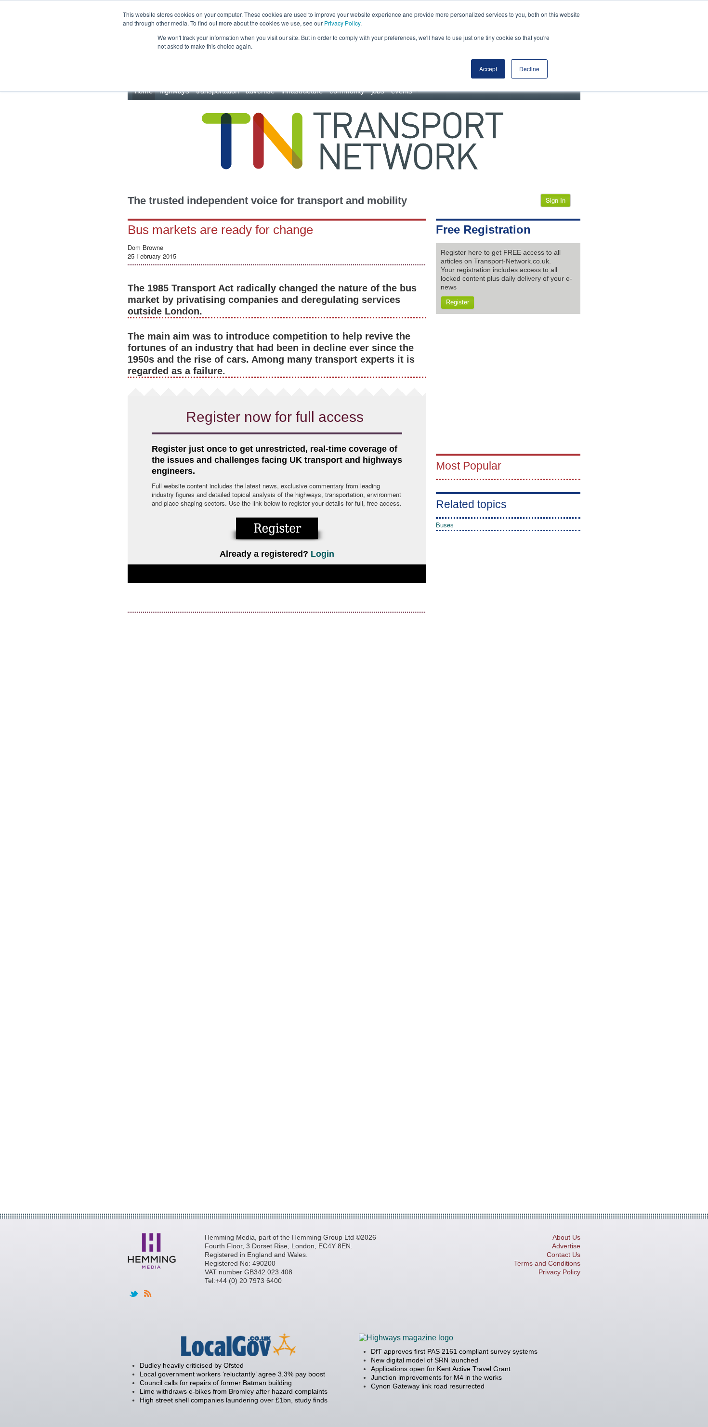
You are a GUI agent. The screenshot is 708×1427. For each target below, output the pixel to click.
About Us (566, 1237)
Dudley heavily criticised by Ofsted (192, 1365)
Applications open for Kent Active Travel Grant (441, 1369)
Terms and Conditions (547, 1263)
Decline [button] (529, 69)
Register (457, 302)
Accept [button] (488, 69)
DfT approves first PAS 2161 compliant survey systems (454, 1351)
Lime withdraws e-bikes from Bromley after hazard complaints (234, 1391)
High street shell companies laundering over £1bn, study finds (234, 1400)
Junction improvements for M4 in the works (436, 1377)
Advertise (566, 1246)
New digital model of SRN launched (424, 1360)
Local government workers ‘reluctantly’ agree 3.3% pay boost (232, 1374)
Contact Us (563, 1254)
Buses (445, 525)
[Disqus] (277, 741)
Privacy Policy (342, 23)
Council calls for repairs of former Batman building (216, 1383)
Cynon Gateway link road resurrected (428, 1386)
